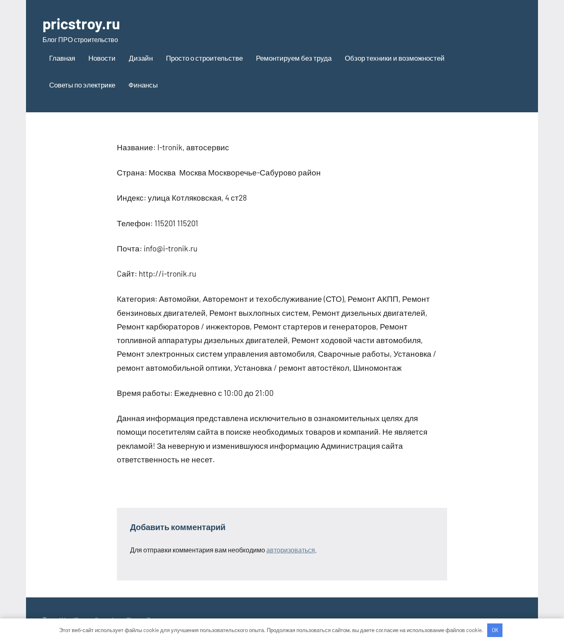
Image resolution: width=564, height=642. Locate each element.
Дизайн (141, 58)
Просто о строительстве (204, 58)
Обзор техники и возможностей (395, 58)
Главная (62, 58)
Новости (102, 58)
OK (495, 630)
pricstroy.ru (81, 23)
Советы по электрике (82, 85)
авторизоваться (290, 550)
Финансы (143, 85)
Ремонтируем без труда (294, 58)
